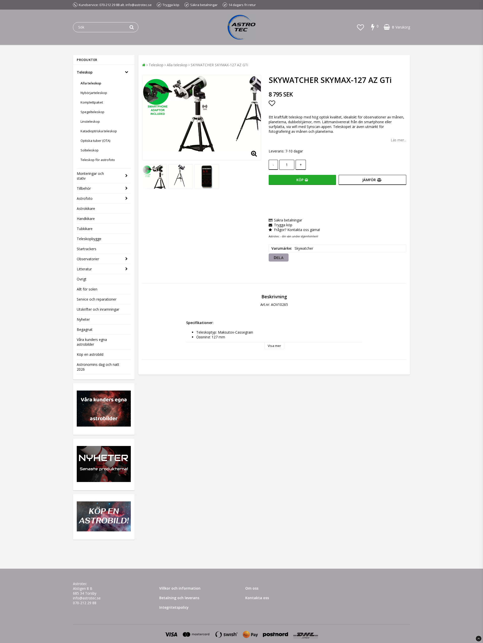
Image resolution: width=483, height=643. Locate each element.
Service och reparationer (96, 299)
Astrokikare (86, 208)
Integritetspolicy (174, 607)
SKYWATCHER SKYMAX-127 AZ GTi (219, 64)
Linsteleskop (90, 121)
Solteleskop (89, 150)
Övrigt (82, 279)
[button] (360, 27)
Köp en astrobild (90, 354)
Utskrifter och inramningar (98, 309)
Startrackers (86, 248)
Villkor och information (179, 588)
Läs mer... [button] (398, 140)
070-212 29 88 (84, 602)
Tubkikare (85, 228)
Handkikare (86, 218)
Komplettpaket (91, 102)
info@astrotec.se (87, 598)
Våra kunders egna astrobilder (92, 342)
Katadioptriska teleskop (98, 131)
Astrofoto (85, 198)
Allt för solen (87, 289)
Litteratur (84, 269)
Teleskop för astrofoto (97, 159)
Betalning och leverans (179, 597)
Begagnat (85, 329)
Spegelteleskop (92, 112)
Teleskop (85, 72)
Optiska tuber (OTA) (95, 140)
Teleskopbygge (89, 238)
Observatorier (88, 258)
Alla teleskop (90, 83)
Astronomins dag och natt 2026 (98, 367)
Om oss (251, 588)
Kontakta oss (257, 597)
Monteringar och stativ (90, 176)
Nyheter (83, 319)
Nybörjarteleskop (93, 92)
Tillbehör (84, 188)
